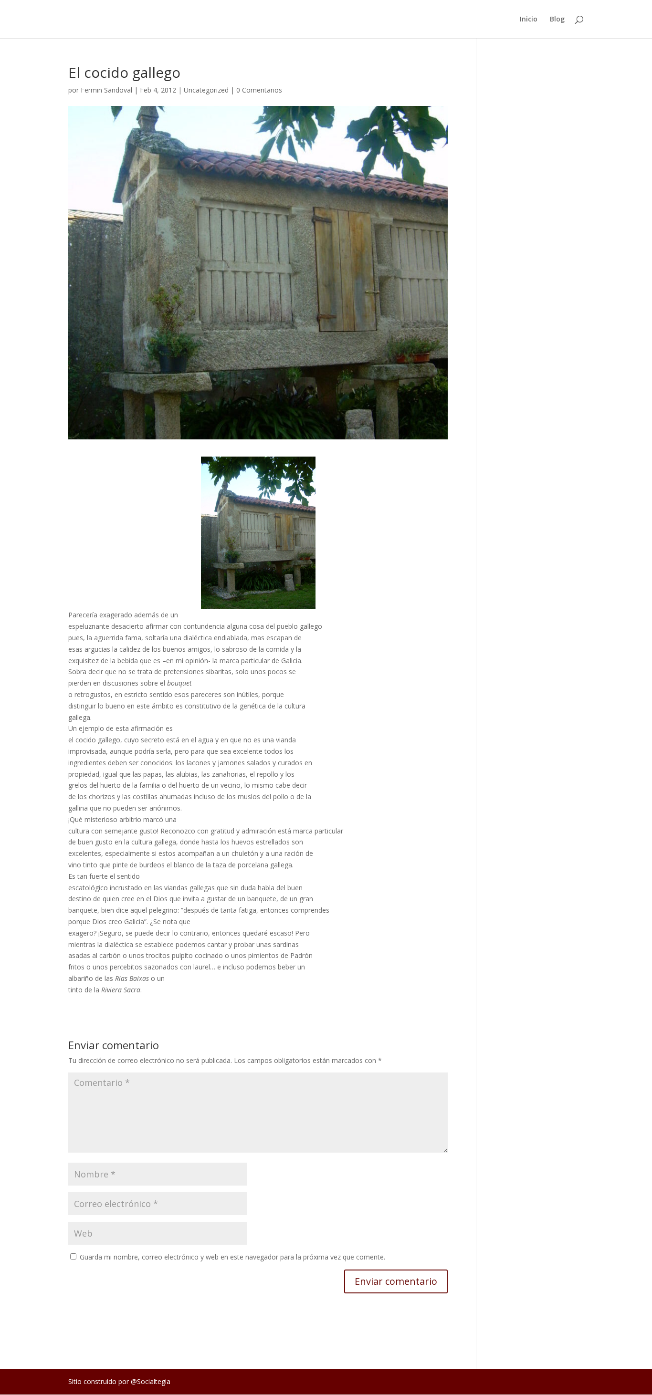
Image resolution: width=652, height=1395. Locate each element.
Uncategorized (206, 89)
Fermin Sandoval (106, 89)
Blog (557, 19)
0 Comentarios (259, 89)
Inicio (528, 19)
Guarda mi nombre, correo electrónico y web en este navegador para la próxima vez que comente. (232, 1256)
